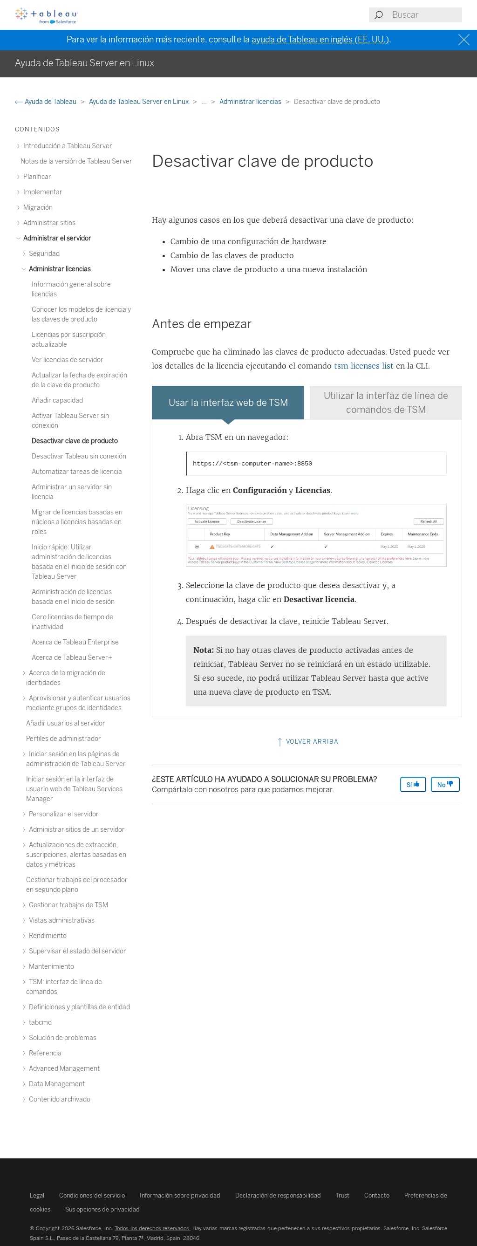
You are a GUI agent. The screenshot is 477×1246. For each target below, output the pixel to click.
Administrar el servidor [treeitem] (56, 238)
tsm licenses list (364, 365)
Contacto (376, 1195)
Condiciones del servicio (92, 1195)
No (442, 784)
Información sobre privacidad (180, 1195)
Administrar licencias (251, 102)
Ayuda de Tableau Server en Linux (139, 102)
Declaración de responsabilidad (278, 1195)
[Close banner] (465, 40)
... (204, 102)
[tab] (228, 402)
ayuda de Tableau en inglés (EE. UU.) (320, 39)
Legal (37, 1195)
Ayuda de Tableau (50, 102)
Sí (410, 784)
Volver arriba (311, 741)
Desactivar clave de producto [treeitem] (75, 441)
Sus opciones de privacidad (102, 1209)
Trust (342, 1195)
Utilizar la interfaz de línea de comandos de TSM (386, 402)
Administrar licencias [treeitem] (59, 269)
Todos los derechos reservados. (153, 1228)
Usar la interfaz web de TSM (228, 402)
